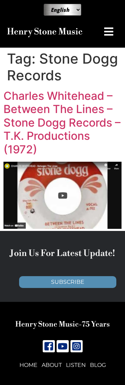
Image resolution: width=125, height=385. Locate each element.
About (52, 365)
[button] (110, 31)
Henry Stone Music (45, 31)
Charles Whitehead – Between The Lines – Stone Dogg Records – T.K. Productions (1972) (61, 122)
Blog (98, 365)
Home (28, 365)
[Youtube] (63, 346)
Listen (76, 365)
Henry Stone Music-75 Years (62, 324)
